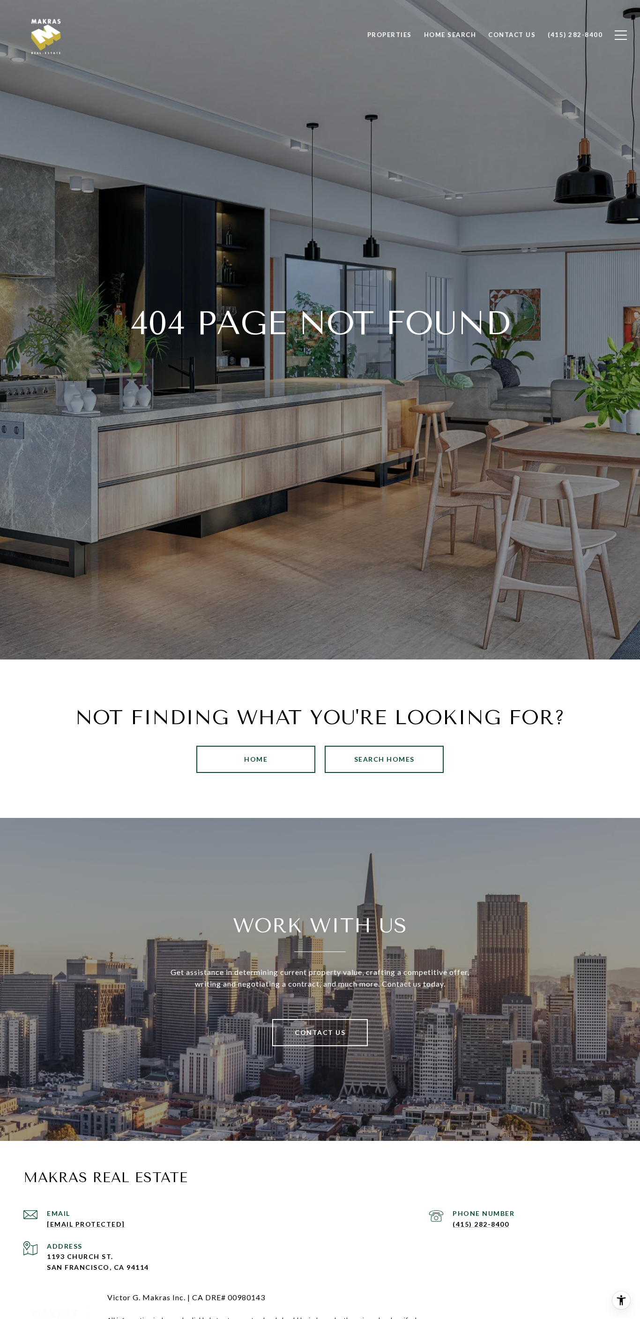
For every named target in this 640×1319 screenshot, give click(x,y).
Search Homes (384, 759)
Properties (389, 34)
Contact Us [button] (320, 1032)
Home (256, 759)
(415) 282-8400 (481, 1224)
